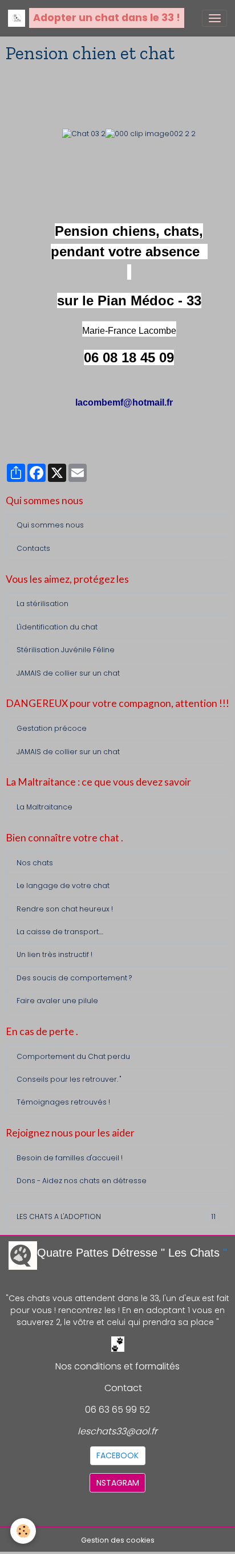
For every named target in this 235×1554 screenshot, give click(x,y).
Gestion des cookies (118, 1540)
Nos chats (35, 863)
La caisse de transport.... (60, 932)
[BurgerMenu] (214, 18)
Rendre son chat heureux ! (65, 909)
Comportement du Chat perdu (73, 1056)
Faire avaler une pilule (57, 1000)
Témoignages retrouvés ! (63, 1102)
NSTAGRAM (117, 1482)
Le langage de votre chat (63, 885)
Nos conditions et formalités (117, 1366)
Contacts (33, 548)
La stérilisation (42, 603)
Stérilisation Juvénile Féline (66, 650)
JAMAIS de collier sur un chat (68, 673)
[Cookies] (23, 1531)
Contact (123, 1387)
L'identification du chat (57, 627)
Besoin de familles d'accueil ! (70, 1158)
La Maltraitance (44, 807)
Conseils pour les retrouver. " (69, 1079)
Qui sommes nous (50, 525)
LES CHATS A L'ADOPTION (116, 1216)
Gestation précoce (52, 728)
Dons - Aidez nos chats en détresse (82, 1180)
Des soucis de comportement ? (74, 978)
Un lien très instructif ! (54, 954)
